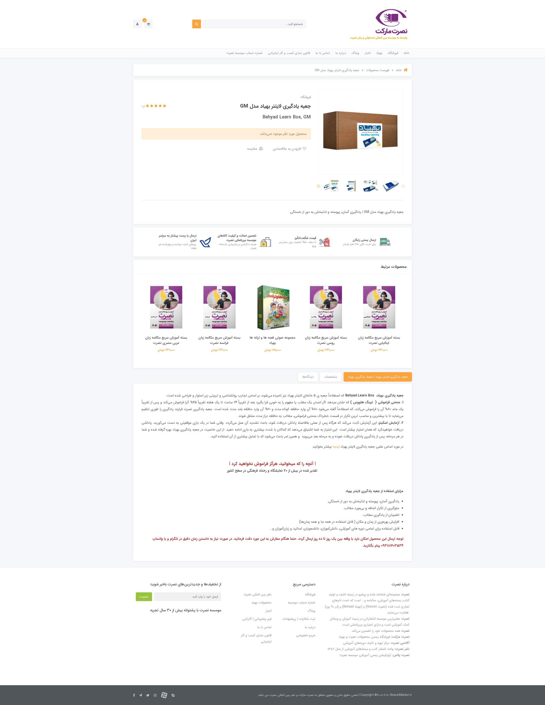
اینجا (336, 446)
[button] (148, 24)
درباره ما (340, 53)
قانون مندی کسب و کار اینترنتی (289, 53)
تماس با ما (323, 53)
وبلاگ (355, 53)
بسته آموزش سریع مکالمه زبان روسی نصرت (326, 340)
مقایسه (252, 148)
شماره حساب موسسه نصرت (244, 53)
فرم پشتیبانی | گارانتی (256, 619)
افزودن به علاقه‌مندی (287, 148)
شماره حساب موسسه (301, 602)
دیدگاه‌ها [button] (308, 376)
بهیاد (379, 53)
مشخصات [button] (330, 376)
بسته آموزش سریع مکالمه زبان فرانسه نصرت (219, 340)
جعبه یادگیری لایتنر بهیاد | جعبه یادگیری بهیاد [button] (378, 376)
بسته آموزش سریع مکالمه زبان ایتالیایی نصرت (379, 340)
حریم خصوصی (305, 635)
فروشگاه (393, 53)
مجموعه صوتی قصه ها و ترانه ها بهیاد (272, 340)
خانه (406, 53)
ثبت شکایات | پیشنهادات (298, 619)
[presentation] (403, 186)
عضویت (144, 596)
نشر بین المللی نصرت (257, 594)
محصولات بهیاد (261, 602)
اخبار (368, 53)
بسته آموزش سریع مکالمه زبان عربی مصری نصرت (166, 340)
